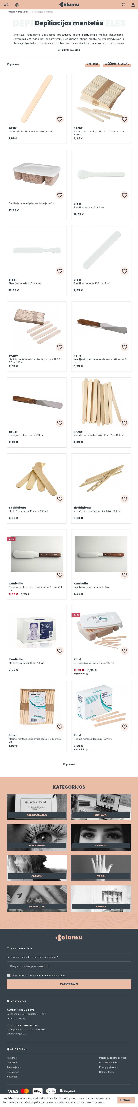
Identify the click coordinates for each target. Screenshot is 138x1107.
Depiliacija (23, 11)
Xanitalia (16, 583)
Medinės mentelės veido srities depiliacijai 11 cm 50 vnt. (35, 740)
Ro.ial (78, 356)
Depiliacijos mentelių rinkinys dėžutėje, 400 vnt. (32, 203)
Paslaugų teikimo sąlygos (112, 1057)
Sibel (77, 204)
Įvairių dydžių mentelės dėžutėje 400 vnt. (94, 663)
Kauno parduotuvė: (21, 1010)
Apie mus (12, 1057)
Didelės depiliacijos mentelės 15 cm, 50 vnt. (31, 131)
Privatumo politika (108, 1062)
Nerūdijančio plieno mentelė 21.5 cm (92, 587)
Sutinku (126, 1100)
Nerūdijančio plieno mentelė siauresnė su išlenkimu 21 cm (101, 361)
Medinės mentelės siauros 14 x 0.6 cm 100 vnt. (97, 511)
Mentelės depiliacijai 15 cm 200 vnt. (27, 663)
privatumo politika (55, 975)
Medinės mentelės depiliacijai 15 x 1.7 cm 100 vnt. (99, 435)
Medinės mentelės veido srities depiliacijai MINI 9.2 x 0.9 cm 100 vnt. (35, 361)
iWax (13, 128)
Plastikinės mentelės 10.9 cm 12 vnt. (92, 283)
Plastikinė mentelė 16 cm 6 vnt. (89, 207)
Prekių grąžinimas (108, 1067)
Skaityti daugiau (69, 50)
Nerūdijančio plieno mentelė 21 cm (26, 435)
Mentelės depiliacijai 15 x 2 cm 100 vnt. (28, 511)
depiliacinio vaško (94, 35)
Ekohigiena (17, 508)
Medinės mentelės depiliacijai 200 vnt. (93, 739)
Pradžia (11, 11)
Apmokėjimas (14, 1067)
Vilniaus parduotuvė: (23, 1025)
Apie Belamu (19, 1049)
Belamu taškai (106, 1072)
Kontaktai (12, 1062)
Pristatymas (13, 1072)
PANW (78, 128)
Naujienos (12, 1076)
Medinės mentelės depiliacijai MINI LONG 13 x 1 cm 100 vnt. (99, 133)
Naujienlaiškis (21, 948)
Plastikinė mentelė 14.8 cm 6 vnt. (25, 283)
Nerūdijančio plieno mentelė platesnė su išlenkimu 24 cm (35, 589)
